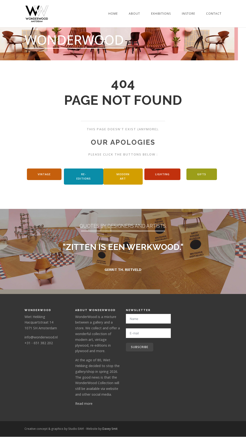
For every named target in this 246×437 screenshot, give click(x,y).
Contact (213, 14)
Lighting (162, 174)
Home (113, 14)
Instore (188, 14)
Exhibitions (161, 14)
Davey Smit (109, 429)
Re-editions (83, 176)
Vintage (44, 174)
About (134, 14)
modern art (123, 176)
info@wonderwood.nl (41, 337)
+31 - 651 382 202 (39, 343)
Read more (83, 403)
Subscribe (139, 347)
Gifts (201, 174)
